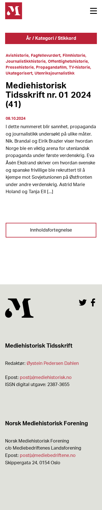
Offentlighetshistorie (68, 62)
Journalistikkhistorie (26, 62)
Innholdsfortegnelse (51, 230)
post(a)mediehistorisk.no (46, 377)
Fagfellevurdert (45, 56)
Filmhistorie (74, 56)
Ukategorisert (19, 73)
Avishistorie (17, 56)
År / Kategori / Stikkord (51, 38)
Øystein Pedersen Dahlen (53, 363)
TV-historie (79, 67)
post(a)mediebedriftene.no (48, 455)
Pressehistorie (20, 67)
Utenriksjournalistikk (55, 73)
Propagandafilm (51, 67)
